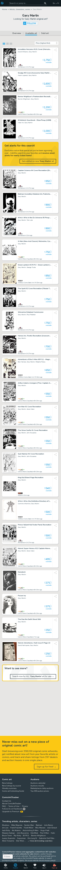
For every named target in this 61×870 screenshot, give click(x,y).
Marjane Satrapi (8, 833)
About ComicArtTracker (11, 803)
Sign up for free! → (46, 766)
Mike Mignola (16, 825)
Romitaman (21, 67)
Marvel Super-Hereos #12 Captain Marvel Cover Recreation (34, 548)
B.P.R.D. (26, 835)
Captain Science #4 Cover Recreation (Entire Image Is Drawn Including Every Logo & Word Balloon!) (34, 170)
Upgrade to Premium (11, 811)
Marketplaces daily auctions (41, 788)
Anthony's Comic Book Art (25, 283)
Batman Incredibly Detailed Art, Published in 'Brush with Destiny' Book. (34, 194)
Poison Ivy (22, 596)
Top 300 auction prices (39, 791)
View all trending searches (41, 841)
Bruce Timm (7, 835)
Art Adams (16, 830)
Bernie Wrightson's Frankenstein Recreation (34, 97)
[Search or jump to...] (45, 3)
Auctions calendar (37, 783)
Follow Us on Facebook (12, 809)
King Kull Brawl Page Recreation (30, 478)
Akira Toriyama (8, 841)
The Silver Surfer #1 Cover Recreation (33, 430)
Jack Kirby (6, 830)
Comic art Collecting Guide (13, 791)
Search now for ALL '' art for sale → (33, 676)
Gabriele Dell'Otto (46, 838)
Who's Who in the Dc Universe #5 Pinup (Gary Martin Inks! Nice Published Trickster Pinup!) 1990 (34, 218)
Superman (21, 838)
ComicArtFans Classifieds (25, 114)
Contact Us (6, 801)
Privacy (25, 806)
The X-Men (44, 833)
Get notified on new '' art (38, 161)
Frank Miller (28, 828)
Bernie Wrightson (38, 835)
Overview (16, 33)
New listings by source (11, 786)
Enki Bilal (34, 833)
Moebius (5, 825)
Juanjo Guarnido (8, 838)
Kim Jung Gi (32, 838)
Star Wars (20, 841)
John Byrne (48, 825)
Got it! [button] (30, 863)
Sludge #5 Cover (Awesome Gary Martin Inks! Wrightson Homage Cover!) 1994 (34, 73)
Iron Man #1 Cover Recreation (29, 407)
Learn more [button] (39, 856)
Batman (39, 825)
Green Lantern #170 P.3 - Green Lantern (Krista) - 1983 (34, 265)
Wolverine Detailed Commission (30, 312)
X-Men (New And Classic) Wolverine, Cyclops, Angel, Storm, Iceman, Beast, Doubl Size (34, 241)
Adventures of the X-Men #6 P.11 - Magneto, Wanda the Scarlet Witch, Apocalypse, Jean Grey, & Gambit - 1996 (34, 359)
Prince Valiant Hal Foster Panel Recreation (34, 525)
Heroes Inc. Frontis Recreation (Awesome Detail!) (34, 336)
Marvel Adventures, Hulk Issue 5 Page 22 (34, 643)
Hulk (53, 833)
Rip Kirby (17, 835)
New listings (7, 783)
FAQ (4, 806)
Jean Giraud (52, 828)
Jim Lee (5, 828)
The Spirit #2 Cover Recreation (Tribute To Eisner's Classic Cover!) (34, 289)
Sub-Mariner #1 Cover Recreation (31, 454)
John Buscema (23, 833)
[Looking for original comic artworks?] (2, 3)
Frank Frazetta (16, 828)
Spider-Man (29, 825)
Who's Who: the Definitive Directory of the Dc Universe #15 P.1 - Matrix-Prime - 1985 (34, 501)
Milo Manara (40, 828)
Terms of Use (13, 806)
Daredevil (22, 572)
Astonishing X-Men (30, 830)
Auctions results (37, 786)
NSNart (20, 495)
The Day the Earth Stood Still (29, 619)
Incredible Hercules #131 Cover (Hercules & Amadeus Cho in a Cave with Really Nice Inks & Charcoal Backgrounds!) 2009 (34, 49)
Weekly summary (9, 788)
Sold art (45, 33)
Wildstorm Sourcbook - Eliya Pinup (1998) (34, 120)
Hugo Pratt (44, 830)
